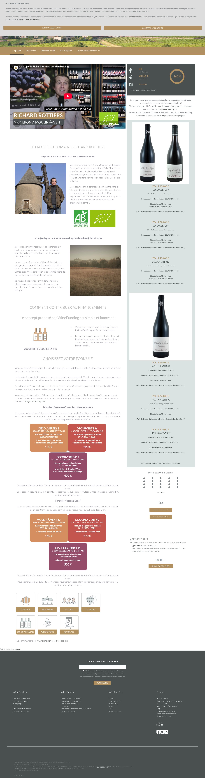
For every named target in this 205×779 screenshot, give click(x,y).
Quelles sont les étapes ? (70, 704)
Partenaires (113, 704)
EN (160, 725)
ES (162, 725)
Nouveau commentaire (161, 517)
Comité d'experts (115, 701)
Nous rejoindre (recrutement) (167, 706)
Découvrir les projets (21, 711)
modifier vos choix (135, 17)
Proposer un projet (68, 711)
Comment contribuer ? (21, 699)
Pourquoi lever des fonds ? (70, 701)
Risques (112, 706)
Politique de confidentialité (166, 714)
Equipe (111, 699)
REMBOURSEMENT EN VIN (57, 40)
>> (165, 560)
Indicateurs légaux (115, 711)
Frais (111, 709)
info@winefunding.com (34, 401)
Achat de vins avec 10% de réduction (170, 701)
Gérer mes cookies (163, 716)
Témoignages (17, 704)
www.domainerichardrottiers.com (52, 640)
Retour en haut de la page (10, 649)
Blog (158, 709)
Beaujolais (41, 40)
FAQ (14, 706)
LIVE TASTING (162, 704)
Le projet (17, 50)
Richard (137, 545)
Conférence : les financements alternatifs (76, 709)
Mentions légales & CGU (165, 711)
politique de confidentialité (30, 19)
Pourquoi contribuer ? (21, 701)
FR (157, 725)
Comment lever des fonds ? (71, 699)
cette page (161, 115)
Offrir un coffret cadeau (22, 709)
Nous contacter (162, 699)
